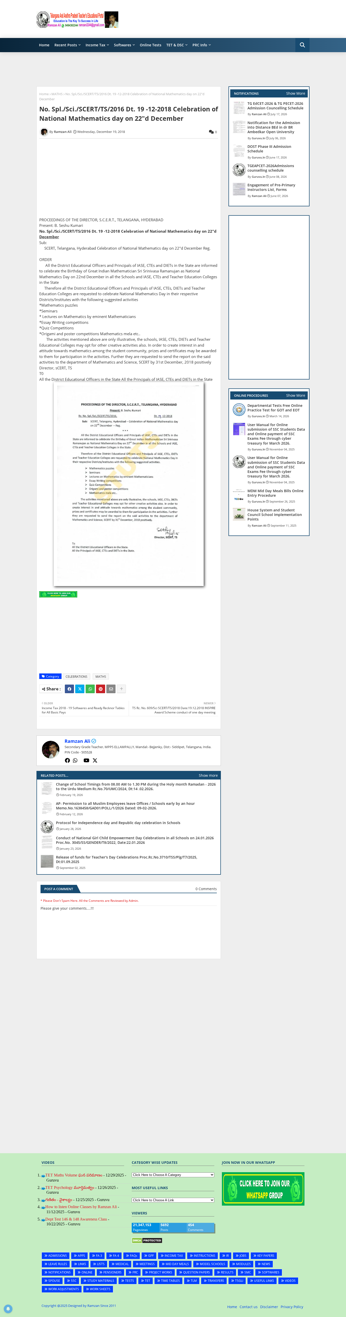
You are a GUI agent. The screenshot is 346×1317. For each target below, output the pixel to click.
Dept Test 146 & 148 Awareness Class (76, 1219)
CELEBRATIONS (76, 676)
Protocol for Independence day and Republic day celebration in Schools (118, 823)
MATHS (57, 94)
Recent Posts (65, 45)
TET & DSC (175, 45)
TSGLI (239, 1281)
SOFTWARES (270, 1272)
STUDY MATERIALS (100, 1281)
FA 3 (99, 1255)
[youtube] (86, 760)
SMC (247, 1272)
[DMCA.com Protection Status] (147, 1242)
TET (147, 1281)
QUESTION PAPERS (196, 1272)
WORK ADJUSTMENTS (63, 1289)
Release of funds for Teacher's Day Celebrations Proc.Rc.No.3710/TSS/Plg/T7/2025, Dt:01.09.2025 (126, 859)
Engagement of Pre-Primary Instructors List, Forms (271, 187)
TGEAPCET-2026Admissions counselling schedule (270, 168)
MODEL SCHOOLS (212, 1264)
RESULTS (227, 1272)
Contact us (249, 1306)
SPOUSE (54, 1281)
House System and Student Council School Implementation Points (274, 515)
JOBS (243, 1255)
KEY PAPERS (265, 1255)
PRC (135, 1272)
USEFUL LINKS (264, 1281)
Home (44, 45)
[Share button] (121, 689)
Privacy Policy (292, 1306)
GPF (151, 1255)
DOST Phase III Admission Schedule (269, 148)
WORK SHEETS (100, 1289)
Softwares (122, 45)
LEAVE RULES (57, 1264)
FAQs (133, 1255)
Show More (295, 93)
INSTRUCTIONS (204, 1255)
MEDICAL (122, 1264)
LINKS (82, 1264)
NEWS (266, 1264)
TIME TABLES (170, 1281)
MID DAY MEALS (177, 1264)
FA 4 (116, 1255)
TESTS (129, 1281)
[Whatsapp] (90, 689)
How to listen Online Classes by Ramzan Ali (81, 1207)
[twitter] (95, 760)
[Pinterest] (100, 689)
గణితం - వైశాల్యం (58, 1200)
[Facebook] (69, 689)
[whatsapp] (75, 760)
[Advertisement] (217, 19)
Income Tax (95, 45)
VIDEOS (290, 1281)
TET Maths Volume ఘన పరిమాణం (73, 1175)
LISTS (101, 1264)
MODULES (243, 1264)
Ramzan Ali (77, 741)
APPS (81, 1255)
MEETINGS (147, 1264)
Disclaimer (269, 1306)
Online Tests (150, 45)
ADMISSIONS (57, 1255)
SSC (73, 1281)
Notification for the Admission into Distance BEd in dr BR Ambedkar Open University (273, 127)
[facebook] (67, 760)
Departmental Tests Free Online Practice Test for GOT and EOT (274, 407)
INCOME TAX (174, 1255)
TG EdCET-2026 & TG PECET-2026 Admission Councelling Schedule (275, 105)
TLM (194, 1281)
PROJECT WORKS (160, 1272)
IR (227, 1255)
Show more (208, 775)
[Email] (111, 689)
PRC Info (200, 45)
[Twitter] (79, 689)
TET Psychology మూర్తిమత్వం (69, 1187)
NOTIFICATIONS (59, 1272)
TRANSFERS (216, 1281)
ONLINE (87, 1272)
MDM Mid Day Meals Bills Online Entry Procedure (275, 493)
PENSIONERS (112, 1272)
